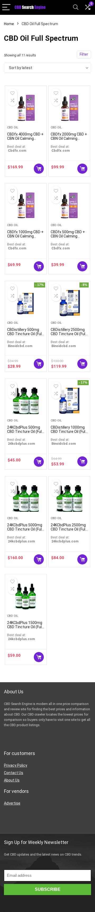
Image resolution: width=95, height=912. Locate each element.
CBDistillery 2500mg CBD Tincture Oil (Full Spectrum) (68, 333)
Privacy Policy (15, 765)
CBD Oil (12, 127)
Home (9, 24)
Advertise (12, 803)
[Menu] (6, 8)
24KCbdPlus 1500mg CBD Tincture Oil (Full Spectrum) (24, 627)
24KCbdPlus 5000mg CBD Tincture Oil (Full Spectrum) (24, 529)
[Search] (75, 8)
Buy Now (39, 169)
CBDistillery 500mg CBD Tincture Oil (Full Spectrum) (24, 333)
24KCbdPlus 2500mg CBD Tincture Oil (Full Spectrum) (68, 529)
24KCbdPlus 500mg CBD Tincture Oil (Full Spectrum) (24, 431)
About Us (12, 780)
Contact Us (13, 773)
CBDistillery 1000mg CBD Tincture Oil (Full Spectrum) (68, 431)
